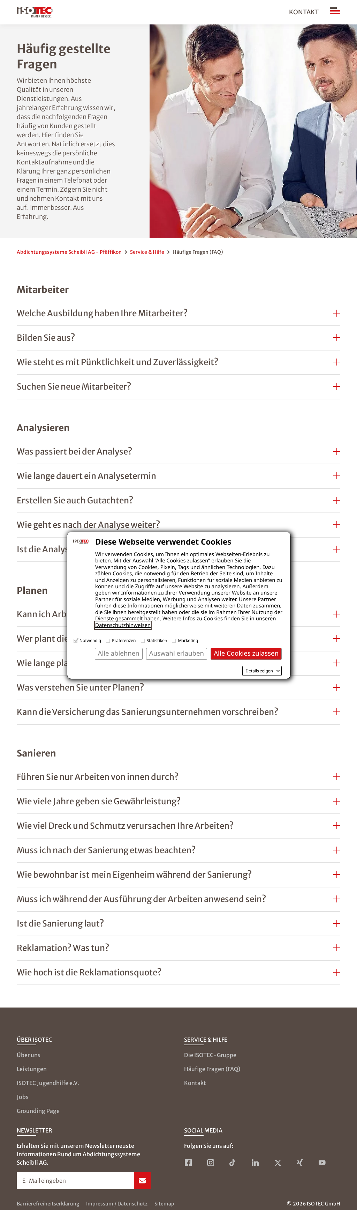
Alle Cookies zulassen (246, 653)
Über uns (28, 1055)
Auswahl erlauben (176, 653)
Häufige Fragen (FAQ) (212, 1068)
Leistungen (32, 1068)
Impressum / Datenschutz (116, 1204)
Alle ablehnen (118, 653)
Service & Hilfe (147, 252)
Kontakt (304, 12)
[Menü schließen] (335, 12)
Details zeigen (259, 671)
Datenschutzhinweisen (123, 625)
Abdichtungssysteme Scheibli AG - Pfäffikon (69, 252)
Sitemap (164, 1204)
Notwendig (90, 640)
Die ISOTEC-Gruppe (210, 1055)
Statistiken (157, 640)
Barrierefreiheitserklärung (48, 1204)
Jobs (23, 1096)
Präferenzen (124, 640)
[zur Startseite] (35, 12)
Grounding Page (38, 1110)
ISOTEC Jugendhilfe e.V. (48, 1082)
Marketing (188, 640)
